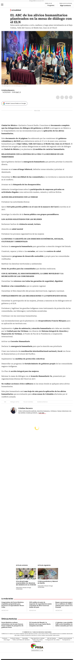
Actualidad (16, 10)
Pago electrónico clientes (37, 638)
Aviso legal (7, 640)
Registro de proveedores (65, 638)
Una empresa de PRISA (37, 646)
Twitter (62, 97)
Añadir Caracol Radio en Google (16, 103)
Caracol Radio (8, 5)
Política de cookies (37, 640)
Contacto (4, 638)
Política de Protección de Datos (21, 640)
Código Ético (37, 641)
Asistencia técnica (42, 402)
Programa (50, 5)
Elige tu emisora (65, 5)
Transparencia (66, 640)
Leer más (41, 413)
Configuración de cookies (52, 640)
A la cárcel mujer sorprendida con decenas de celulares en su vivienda (26, 583)
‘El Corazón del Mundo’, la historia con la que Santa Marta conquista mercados (40, 624)
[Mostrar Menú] (2, 4)
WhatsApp (71, 97)
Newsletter (25, 638)
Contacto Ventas (15, 638)
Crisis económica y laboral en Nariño (48, 582)
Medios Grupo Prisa (37, 650)
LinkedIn (66, 97)
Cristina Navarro (7, 90)
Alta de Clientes (51, 638)
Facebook (58, 97)
